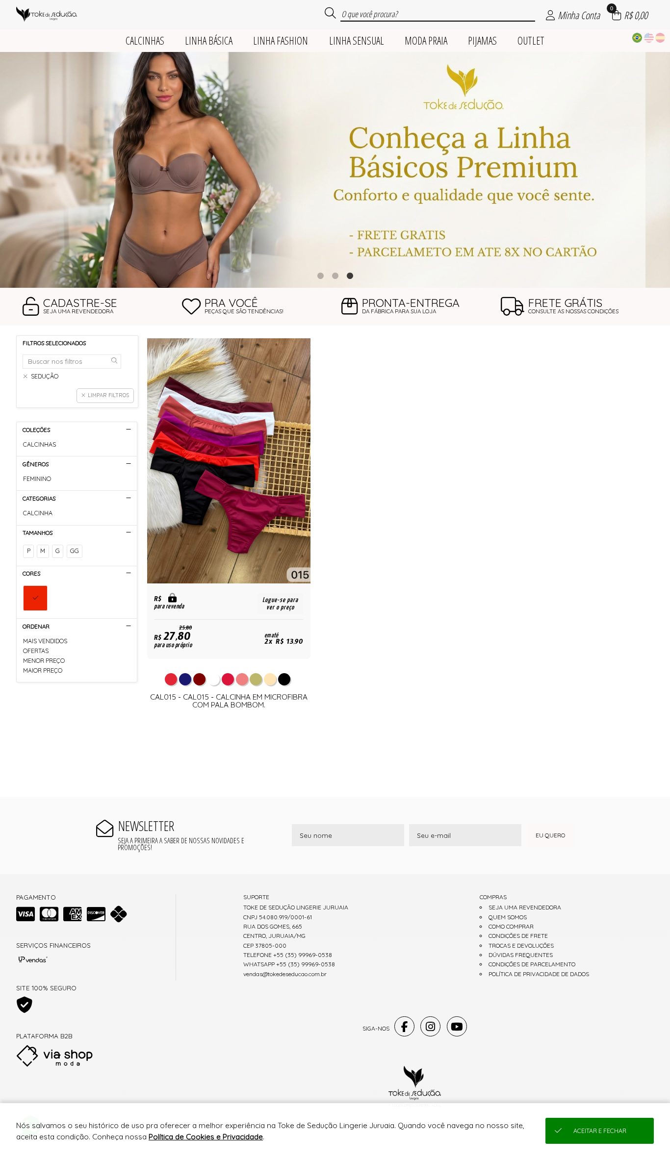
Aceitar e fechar (599, 1130)
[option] (335, 170)
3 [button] (350, 275)
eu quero (550, 835)
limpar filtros (108, 395)
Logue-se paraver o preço (280, 603)
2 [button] (335, 275)
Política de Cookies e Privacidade (206, 1136)
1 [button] (320, 275)
